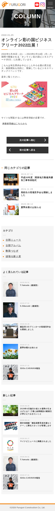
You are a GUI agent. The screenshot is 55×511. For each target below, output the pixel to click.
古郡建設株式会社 (13, 5)
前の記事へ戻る (27, 150)
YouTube (37, 4)
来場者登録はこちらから (14, 123)
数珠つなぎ (12, 251)
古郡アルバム (13, 245)
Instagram (42, 4)
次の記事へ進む (27, 140)
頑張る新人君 (13, 256)
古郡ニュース (13, 240)
